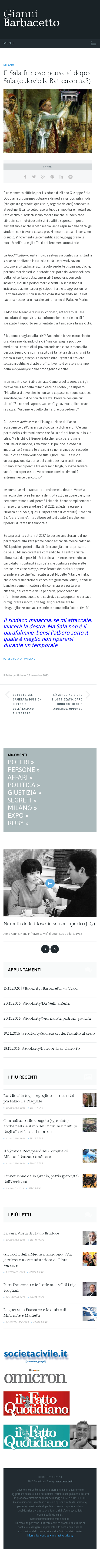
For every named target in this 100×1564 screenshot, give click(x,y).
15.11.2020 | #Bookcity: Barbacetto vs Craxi (40, 989)
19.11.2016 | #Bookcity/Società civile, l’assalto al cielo (49, 1034)
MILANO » (22, 807)
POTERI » (21, 762)
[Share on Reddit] (70, 176)
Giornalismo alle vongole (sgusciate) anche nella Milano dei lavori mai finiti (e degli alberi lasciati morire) (40, 1126)
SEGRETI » (22, 800)
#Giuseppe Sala (13, 659)
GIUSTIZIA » (24, 792)
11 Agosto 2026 (15, 1163)
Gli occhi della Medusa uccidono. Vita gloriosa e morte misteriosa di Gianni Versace (37, 1260)
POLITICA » (24, 785)
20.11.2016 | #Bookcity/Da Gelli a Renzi (36, 1004)
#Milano (29, 659)
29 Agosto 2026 (15, 1108)
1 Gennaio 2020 (15, 1272)
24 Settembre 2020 (17, 1322)
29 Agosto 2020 (15, 1240)
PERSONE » (24, 769)
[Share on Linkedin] (61, 176)
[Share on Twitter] (34, 176)
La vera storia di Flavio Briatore (31, 1233)
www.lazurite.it (64, 1481)
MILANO (8, 65)
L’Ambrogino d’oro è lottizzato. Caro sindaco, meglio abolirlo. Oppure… (67, 701)
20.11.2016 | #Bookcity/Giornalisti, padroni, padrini (47, 1019)
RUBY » (18, 823)
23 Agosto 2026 (15, 1138)
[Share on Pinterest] (52, 176)
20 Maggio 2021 (15, 1297)
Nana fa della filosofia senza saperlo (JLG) (49, 924)
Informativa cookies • (39, 1535)
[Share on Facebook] (25, 176)
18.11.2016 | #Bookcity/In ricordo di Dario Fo (41, 1049)
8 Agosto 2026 (15, 1188)
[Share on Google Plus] (43, 176)
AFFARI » (20, 777)
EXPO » (18, 815)
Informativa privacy (62, 1535)
